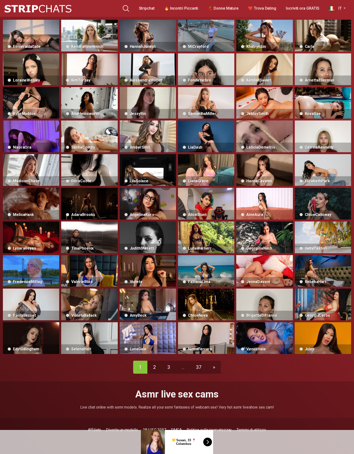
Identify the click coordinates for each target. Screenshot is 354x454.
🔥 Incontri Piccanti (181, 8)
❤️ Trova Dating (262, 8)
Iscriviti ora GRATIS (302, 8)
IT (338, 8)
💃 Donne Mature (223, 8)
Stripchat (147, 8)
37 (198, 367)
